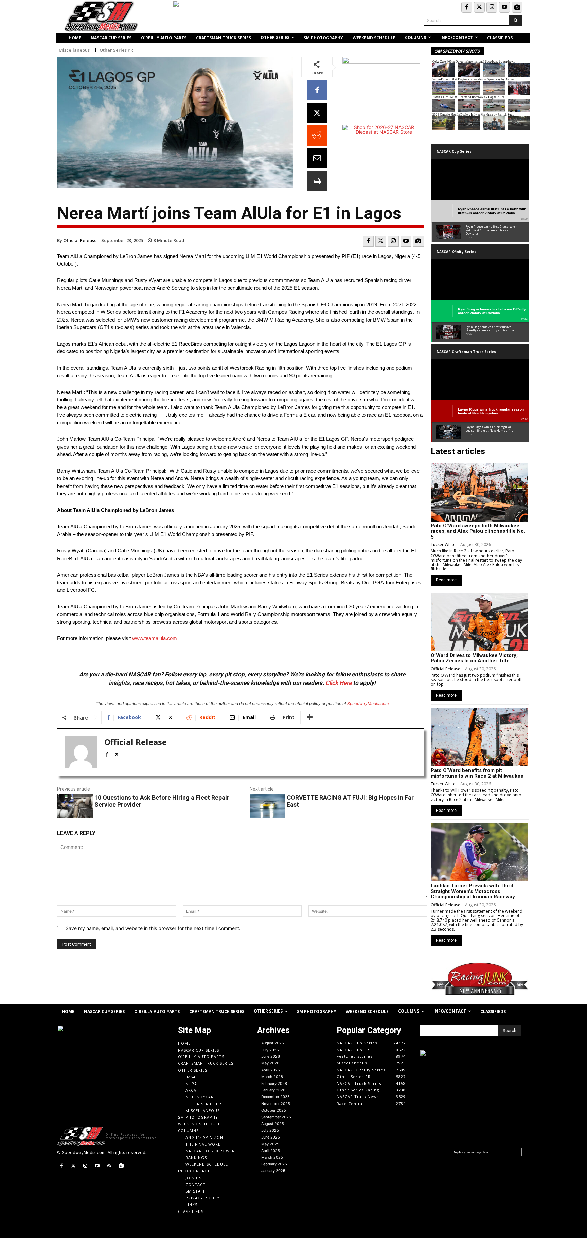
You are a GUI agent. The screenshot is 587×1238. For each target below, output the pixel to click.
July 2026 (270, 1050)
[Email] (317, 158)
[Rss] (109, 1166)
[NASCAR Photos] (517, 7)
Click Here (338, 682)
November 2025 (275, 1103)
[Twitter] (479, 7)
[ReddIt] (317, 135)
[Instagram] (491, 7)
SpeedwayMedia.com (368, 703)
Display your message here (470, 1152)
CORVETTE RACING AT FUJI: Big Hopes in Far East (350, 801)
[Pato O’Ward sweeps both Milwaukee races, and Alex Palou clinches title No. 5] (479, 492)
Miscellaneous (74, 50)
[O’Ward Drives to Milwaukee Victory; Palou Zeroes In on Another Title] (479, 622)
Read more (446, 580)
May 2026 (270, 1063)
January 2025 (273, 1170)
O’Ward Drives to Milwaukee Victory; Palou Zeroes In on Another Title (474, 658)
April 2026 (270, 1070)
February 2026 (274, 1083)
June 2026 (270, 1056)
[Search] (515, 20)
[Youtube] (504, 7)
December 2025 (275, 1096)
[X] (317, 113)
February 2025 (274, 1164)
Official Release (80, 240)
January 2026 (273, 1090)
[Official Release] (81, 752)
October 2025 (273, 1110)
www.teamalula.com (154, 638)
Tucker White (443, 544)
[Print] (317, 181)
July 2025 (270, 1130)
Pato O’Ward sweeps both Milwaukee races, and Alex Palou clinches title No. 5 (478, 531)
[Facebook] (466, 7)
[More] (310, 717)
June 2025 (270, 1137)
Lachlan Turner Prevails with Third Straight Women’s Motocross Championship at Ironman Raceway (473, 891)
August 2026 (272, 1043)
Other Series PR (116, 50)
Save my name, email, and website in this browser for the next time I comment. (153, 928)
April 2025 (270, 1150)
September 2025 (276, 1117)
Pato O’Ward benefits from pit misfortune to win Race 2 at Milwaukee (477, 773)
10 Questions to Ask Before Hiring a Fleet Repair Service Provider (161, 801)
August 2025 (272, 1123)
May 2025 (270, 1144)
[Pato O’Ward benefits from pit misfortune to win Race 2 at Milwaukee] (479, 737)
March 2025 (272, 1157)
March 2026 (272, 1076)
